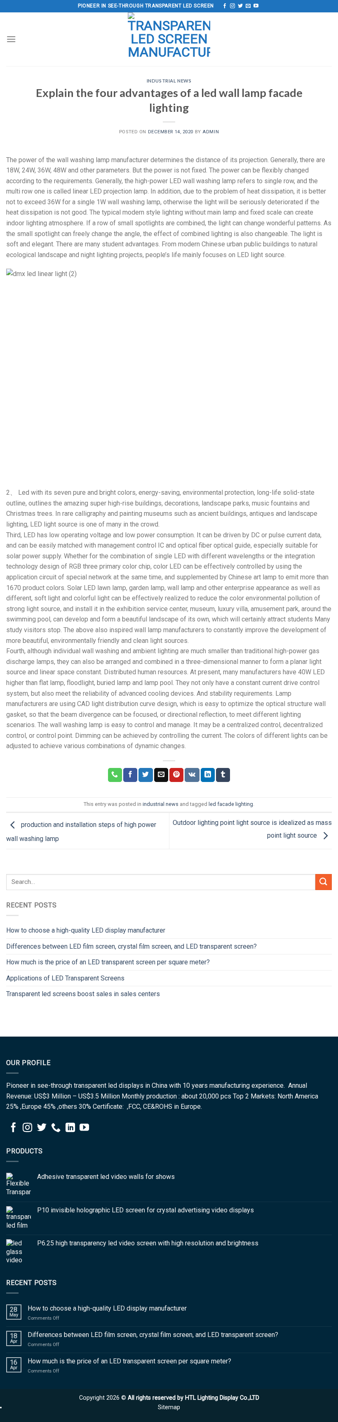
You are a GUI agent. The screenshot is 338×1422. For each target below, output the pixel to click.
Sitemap (169, 1407)
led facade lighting (231, 804)
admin (210, 132)
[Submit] (323, 882)
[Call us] (56, 1128)
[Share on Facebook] (130, 775)
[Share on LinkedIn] (208, 775)
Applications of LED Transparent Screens (65, 978)
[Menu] (11, 39)
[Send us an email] (248, 6)
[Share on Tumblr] (223, 775)
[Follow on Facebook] (224, 6)
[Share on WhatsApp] (115, 775)
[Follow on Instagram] (232, 6)
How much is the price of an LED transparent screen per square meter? (108, 962)
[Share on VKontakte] (192, 775)
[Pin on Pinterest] (176, 775)
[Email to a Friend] (161, 775)
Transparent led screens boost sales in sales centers (83, 994)
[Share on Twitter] (145, 775)
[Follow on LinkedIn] (70, 1128)
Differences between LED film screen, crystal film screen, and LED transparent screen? (131, 946)
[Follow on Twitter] (240, 6)
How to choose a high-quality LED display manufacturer (85, 930)
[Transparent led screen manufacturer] (169, 39)
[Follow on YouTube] (256, 6)
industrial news (169, 80)
